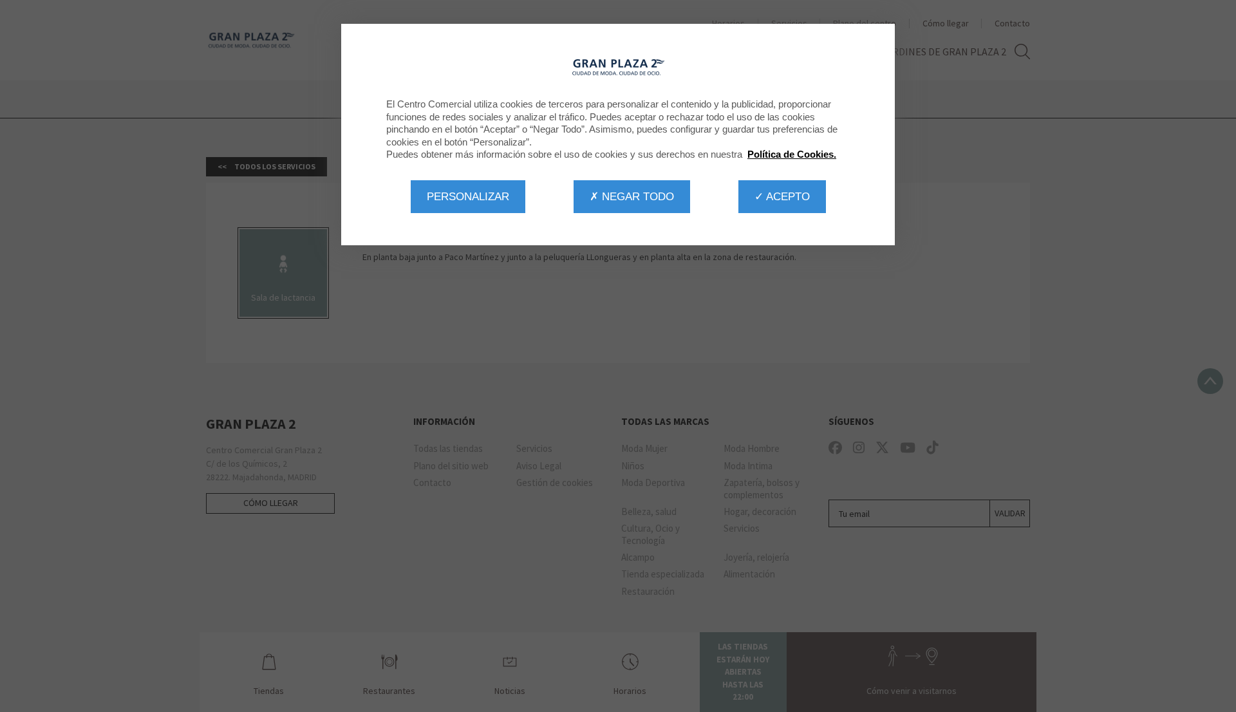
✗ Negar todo (632, 196)
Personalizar (468, 196)
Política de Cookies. (791, 154)
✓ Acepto (782, 196)
